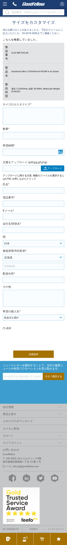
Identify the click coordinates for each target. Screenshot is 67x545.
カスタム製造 (11, 428)
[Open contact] (25, 539)
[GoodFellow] (33, 4)
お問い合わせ (11, 449)
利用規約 (33, 529)
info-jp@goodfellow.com (26, 466)
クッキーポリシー (56, 529)
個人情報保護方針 (11, 529)
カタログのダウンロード (18, 421)
